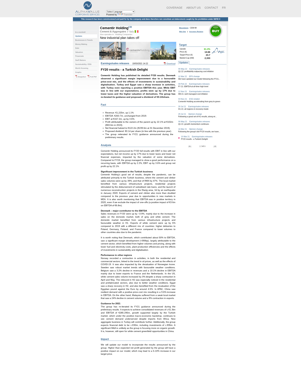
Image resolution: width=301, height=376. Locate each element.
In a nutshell (80, 32)
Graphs (78, 72)
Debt (77, 48)
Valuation (79, 52)
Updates (78, 36)
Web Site (182, 31)
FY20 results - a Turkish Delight (194, 139)
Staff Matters (80, 60)
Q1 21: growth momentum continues (193, 124)
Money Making (81, 44)
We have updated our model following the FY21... (199, 79)
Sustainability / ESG (83, 64)
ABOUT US (193, 7)
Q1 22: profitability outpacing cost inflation (196, 71)
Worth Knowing (81, 68)
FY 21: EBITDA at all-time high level (193, 86)
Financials (79, 56)
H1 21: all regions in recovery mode (193, 109)
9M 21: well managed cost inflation (193, 94)
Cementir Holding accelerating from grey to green (199, 101)
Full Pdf (93, 77)
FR (224, 7)
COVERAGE (174, 7)
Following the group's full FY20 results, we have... (199, 132)
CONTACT (211, 7)
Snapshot (81, 77)
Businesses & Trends (84, 40)
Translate (128, 14)
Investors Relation (196, 31)
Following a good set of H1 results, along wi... (197, 116)
